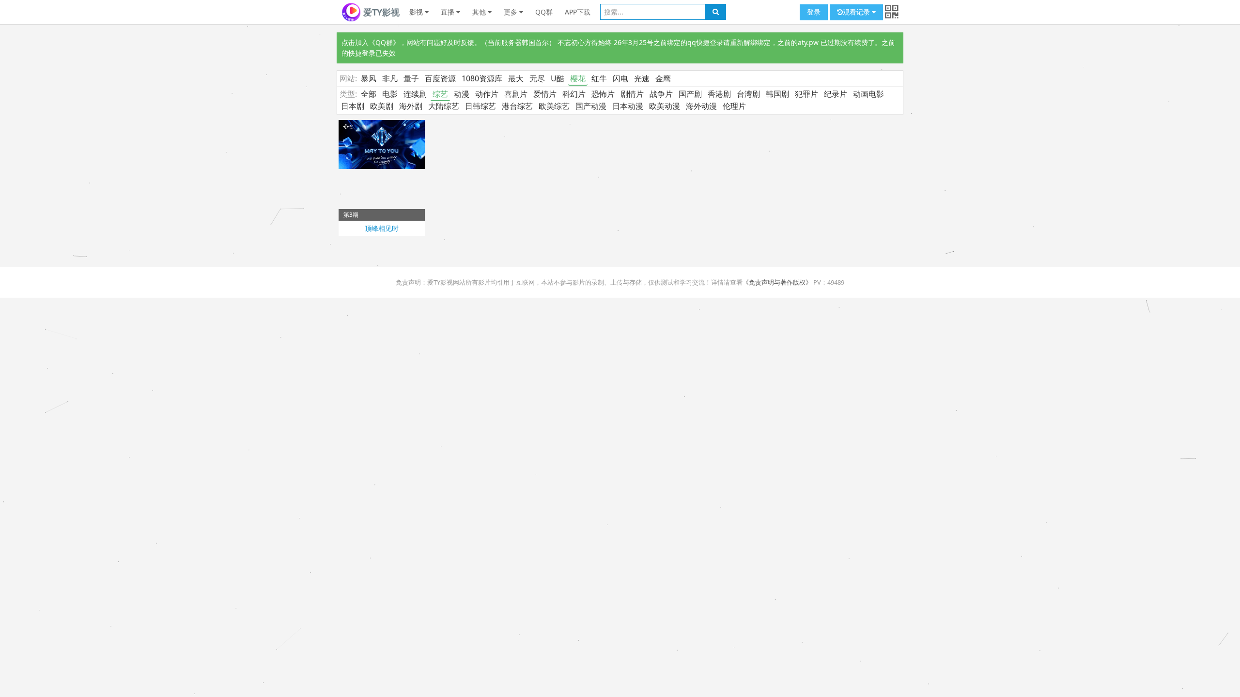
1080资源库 (482, 78)
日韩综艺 (480, 106)
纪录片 (835, 94)
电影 (390, 94)
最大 (516, 78)
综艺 (440, 94)
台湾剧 (748, 94)
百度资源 (440, 78)
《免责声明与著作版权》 (777, 282)
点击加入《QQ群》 (370, 42)
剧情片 (632, 94)
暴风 (368, 78)
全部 (368, 94)
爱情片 (545, 94)
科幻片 (574, 94)
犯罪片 (806, 94)
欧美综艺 (554, 106)
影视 (417, 11)
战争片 (661, 94)
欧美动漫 (664, 106)
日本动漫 (627, 106)
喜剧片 (515, 94)
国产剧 (690, 94)
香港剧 (719, 94)
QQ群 (544, 11)
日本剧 (352, 106)
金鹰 (663, 78)
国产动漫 (590, 106)
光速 (642, 78)
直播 (448, 11)
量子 (411, 78)
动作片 (486, 94)
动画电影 (868, 94)
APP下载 (577, 11)
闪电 (620, 78)
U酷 (557, 78)
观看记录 (857, 11)
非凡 (390, 78)
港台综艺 (517, 106)
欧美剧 (381, 106)
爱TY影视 (380, 12)
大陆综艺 (443, 106)
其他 (480, 11)
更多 (511, 11)
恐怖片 (603, 94)
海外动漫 (701, 106)
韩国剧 (777, 94)
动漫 (461, 94)
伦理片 (734, 106)
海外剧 (410, 106)
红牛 (599, 78)
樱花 (578, 78)
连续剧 (415, 94)
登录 (814, 11)
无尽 (537, 78)
